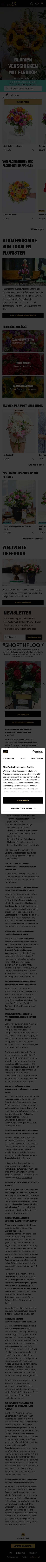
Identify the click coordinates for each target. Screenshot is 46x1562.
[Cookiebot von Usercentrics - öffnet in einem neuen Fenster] (32, 751)
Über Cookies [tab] (37, 758)
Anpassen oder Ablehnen (21, 808)
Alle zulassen (23, 800)
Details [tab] (23, 758)
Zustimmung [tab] (8, 758)
